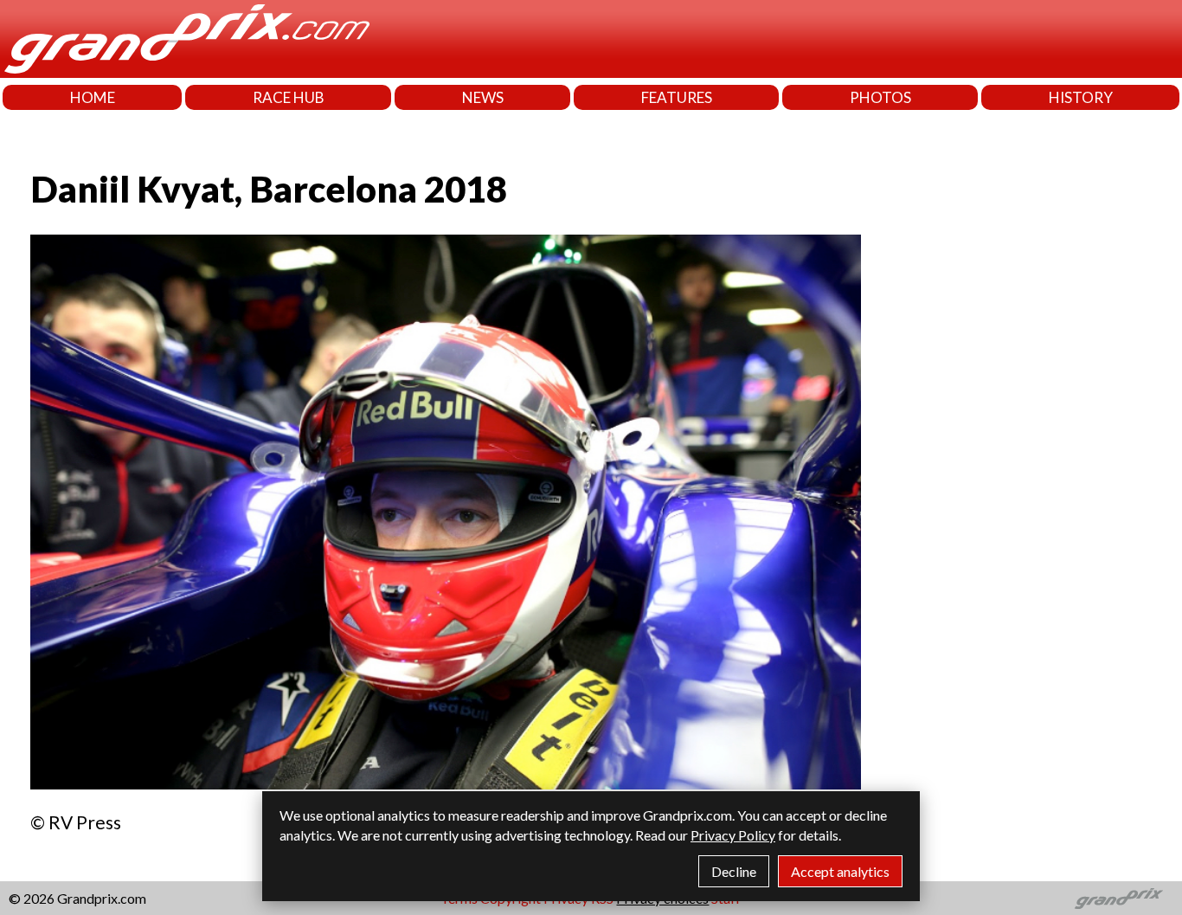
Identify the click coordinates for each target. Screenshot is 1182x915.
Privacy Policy (733, 835)
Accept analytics (840, 871)
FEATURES (676, 97)
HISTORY (1081, 97)
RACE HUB (288, 97)
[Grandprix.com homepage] (1119, 898)
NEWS (483, 97)
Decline (733, 871)
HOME (92, 97)
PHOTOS (880, 97)
